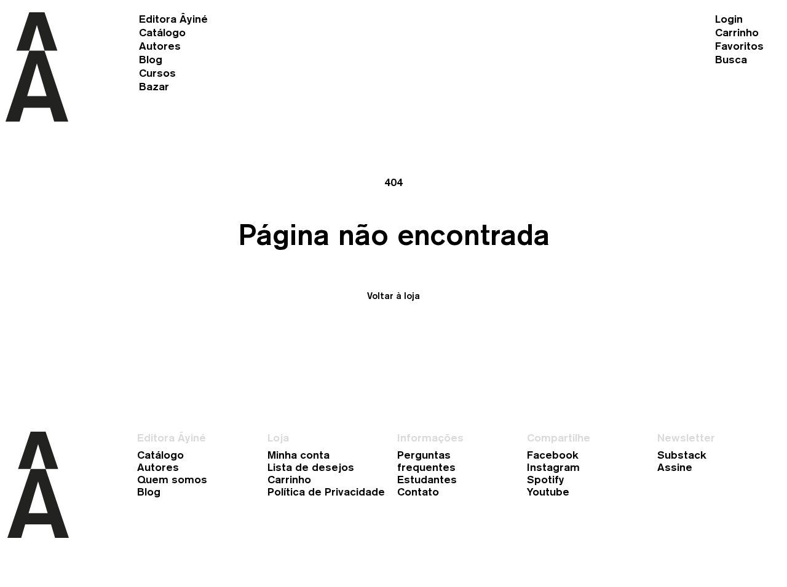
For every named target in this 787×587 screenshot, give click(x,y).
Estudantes (427, 479)
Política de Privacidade (326, 492)
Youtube (548, 492)
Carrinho (289, 479)
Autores (158, 467)
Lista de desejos (310, 467)
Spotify (545, 479)
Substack (681, 455)
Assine (674, 467)
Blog (148, 492)
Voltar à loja (393, 295)
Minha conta (298, 455)
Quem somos (172, 479)
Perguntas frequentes (426, 461)
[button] (202, 32)
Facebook (553, 455)
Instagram (553, 467)
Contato (418, 492)
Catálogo (160, 455)
